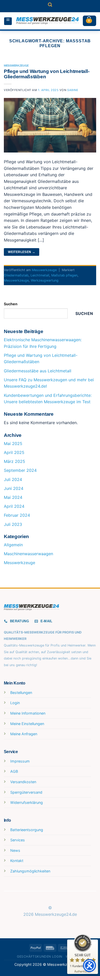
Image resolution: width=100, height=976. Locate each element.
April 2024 (14, 506)
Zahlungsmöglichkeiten (30, 871)
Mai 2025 (13, 443)
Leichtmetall (40, 275)
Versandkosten (23, 782)
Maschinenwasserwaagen (28, 553)
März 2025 (14, 461)
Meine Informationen (27, 713)
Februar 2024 (17, 515)
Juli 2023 (13, 524)
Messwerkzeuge (16, 65)
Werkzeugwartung (44, 280)
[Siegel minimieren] (91, 945)
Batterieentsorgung (26, 830)
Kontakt (16, 860)
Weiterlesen (21, 252)
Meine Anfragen (23, 734)
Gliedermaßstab (16, 275)
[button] (50, 6)
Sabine (72, 90)
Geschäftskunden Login (39, 956)
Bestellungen (21, 692)
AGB (14, 771)
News (15, 850)
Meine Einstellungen (27, 723)
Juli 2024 (13, 479)
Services (17, 840)
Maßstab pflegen (64, 275)
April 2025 (14, 452)
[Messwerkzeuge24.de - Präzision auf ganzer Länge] (47, 20)
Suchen (10, 304)
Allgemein (13, 544)
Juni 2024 (13, 488)
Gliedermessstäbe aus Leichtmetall (37, 370)
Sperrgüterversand (26, 792)
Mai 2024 (13, 497)
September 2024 (20, 470)
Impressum (20, 761)
